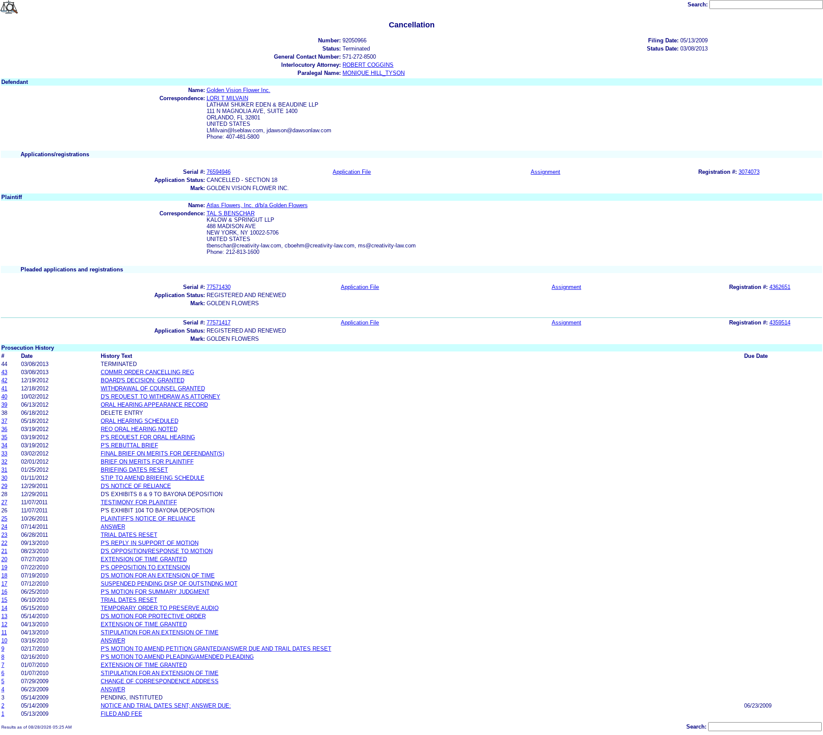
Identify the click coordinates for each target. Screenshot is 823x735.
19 (4, 567)
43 (4, 372)
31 (4, 470)
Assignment (545, 172)
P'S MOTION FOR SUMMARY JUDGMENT (155, 592)
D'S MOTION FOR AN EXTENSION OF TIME (158, 575)
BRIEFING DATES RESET (134, 470)
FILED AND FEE (121, 714)
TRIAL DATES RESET (129, 535)
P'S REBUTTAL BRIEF (129, 445)
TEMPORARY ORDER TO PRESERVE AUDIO (160, 608)
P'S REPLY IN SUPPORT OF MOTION (149, 543)
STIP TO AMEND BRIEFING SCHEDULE (152, 478)
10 (4, 640)
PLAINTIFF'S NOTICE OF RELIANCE (148, 518)
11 (4, 632)
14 (4, 608)
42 (4, 380)
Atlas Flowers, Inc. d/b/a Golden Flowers (257, 205)
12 (4, 624)
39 (4, 405)
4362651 (779, 287)
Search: (698, 4)
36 (4, 429)
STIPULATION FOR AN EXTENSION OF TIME (160, 632)
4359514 (779, 322)
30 (4, 478)
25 (4, 518)
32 (4, 461)
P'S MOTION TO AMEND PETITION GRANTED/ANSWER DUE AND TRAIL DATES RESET (216, 649)
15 (4, 600)
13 (4, 616)
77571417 (219, 322)
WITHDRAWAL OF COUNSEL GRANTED (153, 388)
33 (4, 453)
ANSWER (113, 527)
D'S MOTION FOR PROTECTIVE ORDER (153, 616)
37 (4, 421)
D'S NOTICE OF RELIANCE (136, 486)
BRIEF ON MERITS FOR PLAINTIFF (147, 461)
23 (4, 535)
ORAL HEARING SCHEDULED (139, 421)
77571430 (219, 287)
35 (4, 437)
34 (4, 445)
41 (4, 388)
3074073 (749, 172)
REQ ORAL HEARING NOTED (139, 429)
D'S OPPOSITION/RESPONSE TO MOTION (157, 551)
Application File (352, 172)
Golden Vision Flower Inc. (238, 90)
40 (4, 396)
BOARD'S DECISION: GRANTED (142, 380)
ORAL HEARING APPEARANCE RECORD (154, 405)
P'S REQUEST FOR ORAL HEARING (148, 437)
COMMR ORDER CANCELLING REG (147, 372)
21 (4, 551)
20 (4, 559)
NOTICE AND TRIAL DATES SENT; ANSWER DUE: (166, 705)
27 (4, 502)
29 (4, 486)
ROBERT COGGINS (367, 65)
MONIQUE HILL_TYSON (373, 73)
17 (4, 583)
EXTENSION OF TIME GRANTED (144, 559)
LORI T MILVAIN (227, 98)
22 (4, 543)
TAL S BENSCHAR (231, 213)
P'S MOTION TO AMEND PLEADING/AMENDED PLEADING (177, 657)
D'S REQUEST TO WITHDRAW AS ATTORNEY (160, 396)
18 (4, 575)
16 (4, 592)
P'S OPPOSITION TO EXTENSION (145, 567)
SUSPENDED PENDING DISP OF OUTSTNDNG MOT (169, 583)
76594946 (219, 172)
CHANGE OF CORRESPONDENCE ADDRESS (160, 681)
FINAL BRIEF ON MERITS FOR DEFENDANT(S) (162, 453)
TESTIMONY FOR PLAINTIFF (139, 502)
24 (4, 527)
